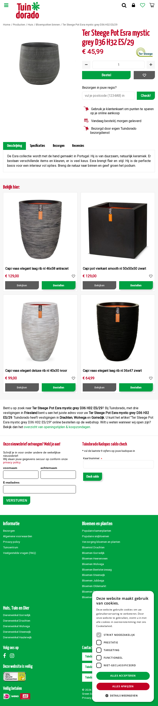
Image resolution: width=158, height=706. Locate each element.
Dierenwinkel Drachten (16, 620)
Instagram (13, 655)
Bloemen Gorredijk (93, 553)
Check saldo (92, 476)
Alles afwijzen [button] (123, 686)
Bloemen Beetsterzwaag (97, 569)
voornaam (10, 468)
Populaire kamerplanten (96, 530)
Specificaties (37, 146)
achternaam (49, 468)
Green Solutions (91, 693)
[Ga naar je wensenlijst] (142, 5)
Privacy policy (11, 541)
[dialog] (123, 646)
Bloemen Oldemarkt (94, 586)
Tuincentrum (10, 547)
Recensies (78, 146)
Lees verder (120, 626)
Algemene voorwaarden (17, 536)
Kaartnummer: (92, 458)
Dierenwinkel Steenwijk (17, 631)
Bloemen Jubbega (93, 580)
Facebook (6, 655)
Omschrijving (14, 146)
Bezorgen (58, 146)
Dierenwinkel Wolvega (16, 626)
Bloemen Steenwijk (93, 575)
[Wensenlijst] (142, 5)
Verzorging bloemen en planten (101, 541)
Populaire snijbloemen (95, 536)
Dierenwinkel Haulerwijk (17, 637)
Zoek (124, 5)
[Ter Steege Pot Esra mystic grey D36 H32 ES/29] (39, 65)
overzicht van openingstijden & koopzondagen (57, 427)
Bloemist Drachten (93, 547)
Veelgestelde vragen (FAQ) (19, 553)
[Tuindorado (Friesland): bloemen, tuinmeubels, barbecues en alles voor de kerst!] (27, 10)
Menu (6, 5)
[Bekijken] (152, 5)
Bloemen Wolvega (93, 564)
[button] (123, 695)
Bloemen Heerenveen (95, 558)
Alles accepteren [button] (123, 675)
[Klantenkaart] (133, 5)
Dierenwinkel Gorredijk (16, 615)
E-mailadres (11, 482)
